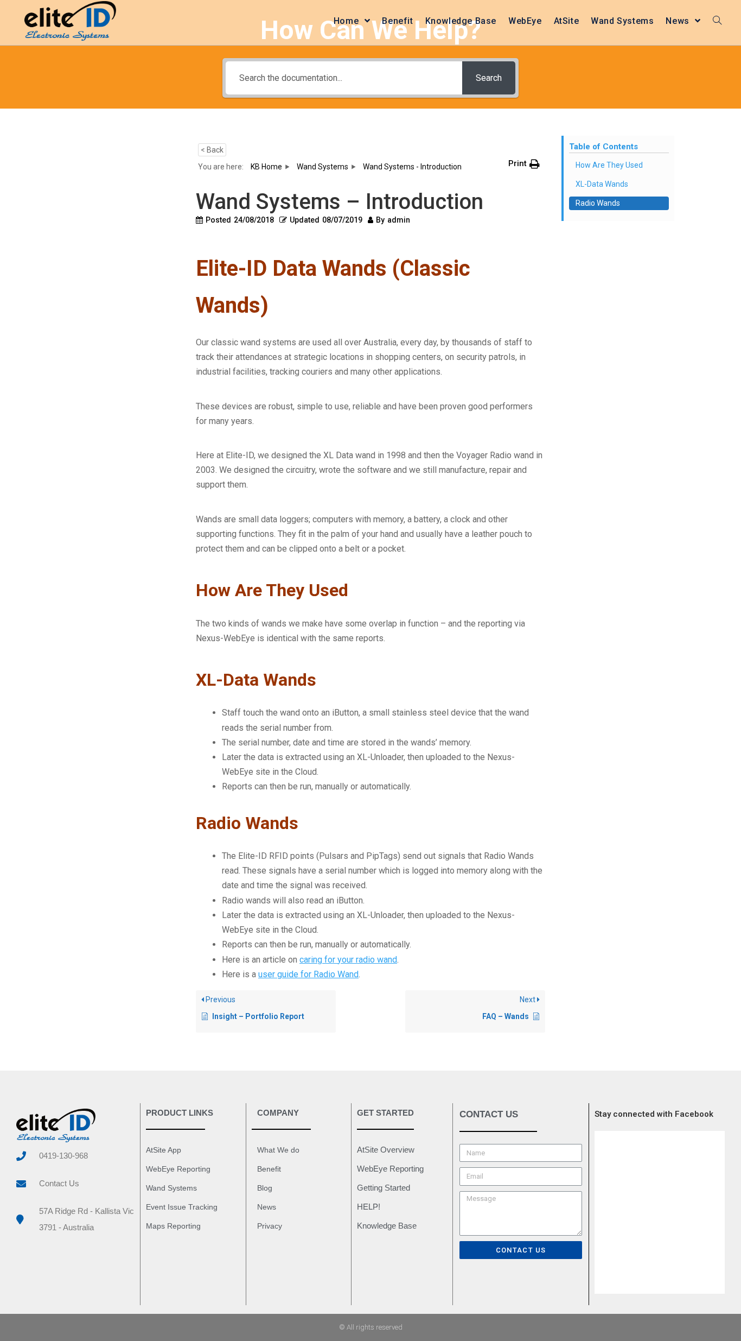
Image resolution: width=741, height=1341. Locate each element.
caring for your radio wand (348, 959)
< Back (212, 150)
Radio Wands (598, 203)
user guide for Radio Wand (308, 974)
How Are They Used (609, 165)
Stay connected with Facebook (654, 1114)
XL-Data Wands (602, 184)
